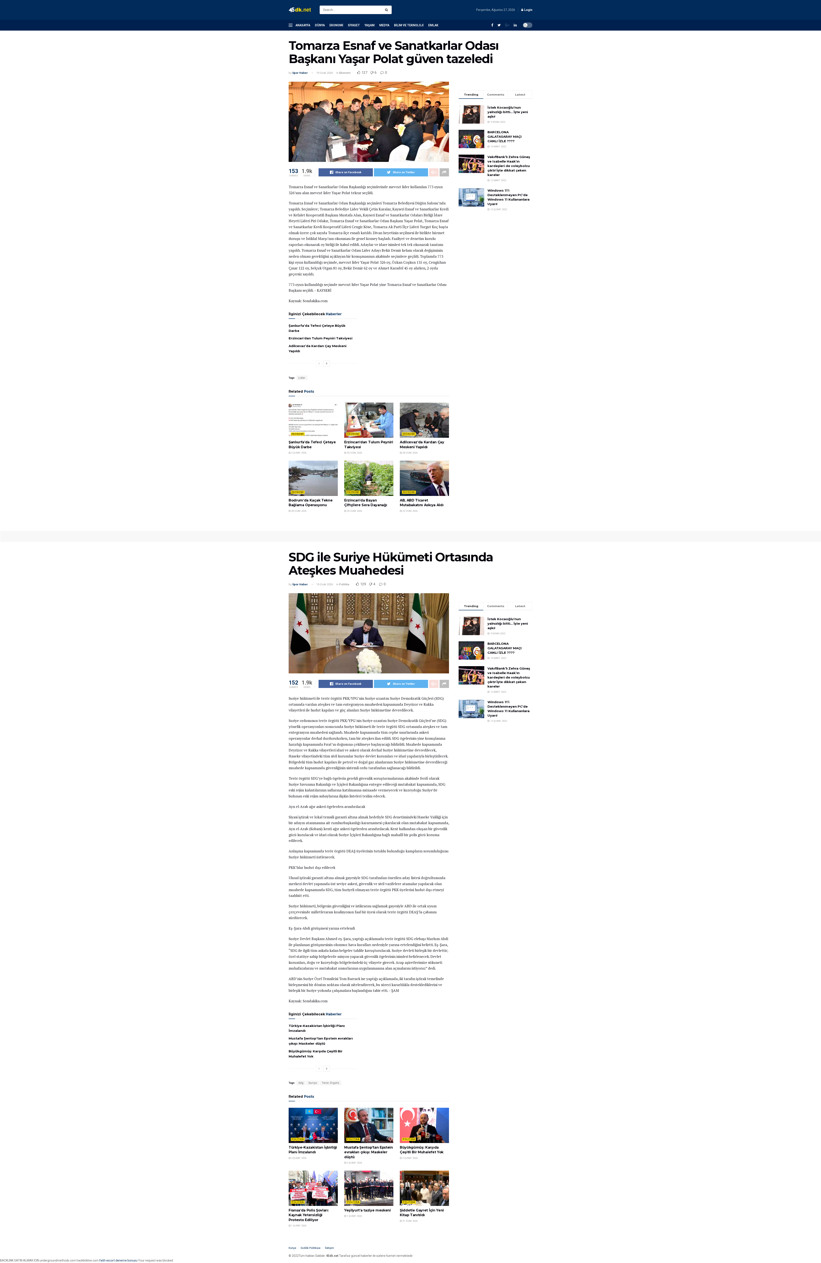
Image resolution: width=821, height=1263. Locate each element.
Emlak (433, 25)
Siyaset (354, 25)
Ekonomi (336, 25)
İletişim (329, 1248)
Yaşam (370, 25)
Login (528, 10)
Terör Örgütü (330, 1082)
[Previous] (319, 364)
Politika (344, 584)
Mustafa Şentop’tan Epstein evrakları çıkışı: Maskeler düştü (368, 1152)
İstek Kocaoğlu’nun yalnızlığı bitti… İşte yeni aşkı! (507, 111)
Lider (301, 377)
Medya (384, 25)
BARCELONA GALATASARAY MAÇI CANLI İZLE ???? (504, 136)
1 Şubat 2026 (298, 1225)
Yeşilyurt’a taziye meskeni (367, 1210)
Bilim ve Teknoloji (409, 25)
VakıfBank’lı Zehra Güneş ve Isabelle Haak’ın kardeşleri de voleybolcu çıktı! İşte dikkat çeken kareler (508, 166)
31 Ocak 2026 (410, 1221)
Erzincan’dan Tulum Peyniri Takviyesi (320, 338)
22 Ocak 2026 (410, 511)
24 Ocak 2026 (354, 511)
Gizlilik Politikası (310, 1248)
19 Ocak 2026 (324, 72)
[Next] (326, 364)
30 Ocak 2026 (354, 452)
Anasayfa (302, 25)
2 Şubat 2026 (298, 452)
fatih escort (107, 1260)
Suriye (313, 1082)
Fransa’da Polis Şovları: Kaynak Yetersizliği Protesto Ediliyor (309, 1215)
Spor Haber (300, 72)
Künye (292, 1248)
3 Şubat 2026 (298, 1158)
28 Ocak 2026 (410, 452)
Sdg (301, 1082)
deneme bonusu (126, 1260)
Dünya (320, 25)
